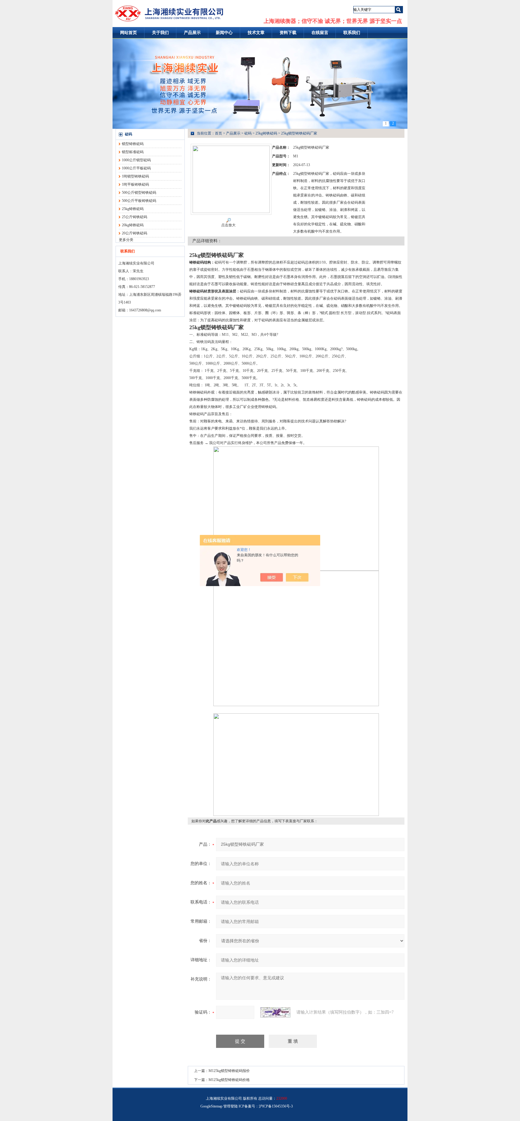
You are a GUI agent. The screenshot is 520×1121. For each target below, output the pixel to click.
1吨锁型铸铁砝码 (135, 176)
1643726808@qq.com (145, 310)
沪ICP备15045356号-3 (276, 1106)
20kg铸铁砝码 (133, 225)
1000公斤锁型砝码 (136, 160)
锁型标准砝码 (133, 152)
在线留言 (319, 32)
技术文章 (256, 32)
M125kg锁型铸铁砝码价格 (229, 1080)
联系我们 (351, 32)
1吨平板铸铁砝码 (135, 184)
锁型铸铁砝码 (133, 144)
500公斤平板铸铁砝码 (139, 201)
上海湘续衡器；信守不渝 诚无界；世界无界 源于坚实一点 (333, 21)
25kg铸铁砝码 (133, 209)
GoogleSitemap (211, 1106)
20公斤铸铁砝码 (134, 233)
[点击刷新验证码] (275, 1012)
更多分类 (126, 240)
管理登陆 (230, 1106)
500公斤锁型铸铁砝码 (139, 192)
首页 (218, 133)
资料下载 (288, 32)
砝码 (128, 134)
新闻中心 (224, 32)
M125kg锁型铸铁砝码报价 (229, 1071)
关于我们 (160, 32)
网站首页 (128, 32)
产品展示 (192, 32)
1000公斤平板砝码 (136, 168)
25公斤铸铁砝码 (134, 217)
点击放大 (228, 225)
